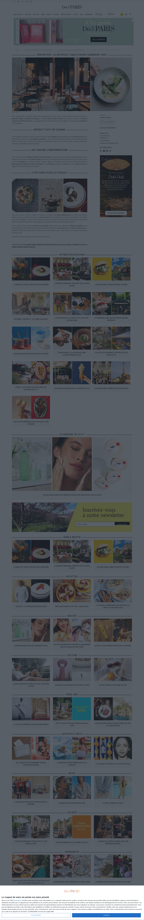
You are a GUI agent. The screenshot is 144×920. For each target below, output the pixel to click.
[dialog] (72, 903)
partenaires (17, 900)
